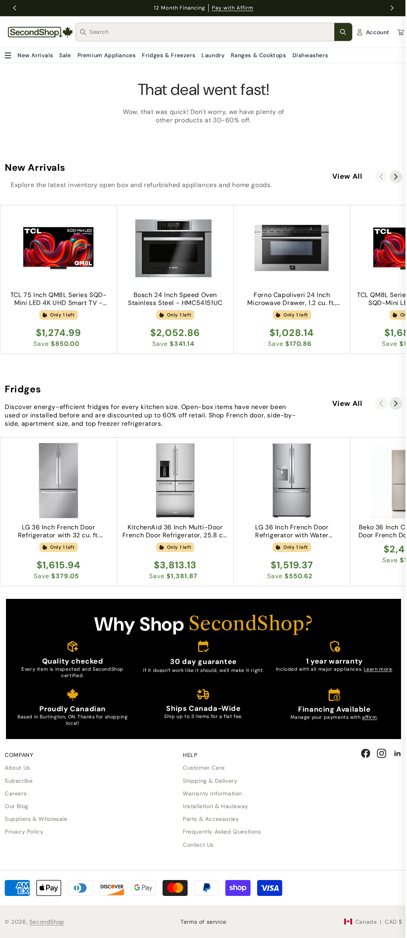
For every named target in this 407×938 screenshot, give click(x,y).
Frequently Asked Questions (222, 831)
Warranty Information (212, 793)
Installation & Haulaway (215, 806)
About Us (17, 767)
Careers (16, 793)
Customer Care (204, 767)
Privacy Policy (24, 831)
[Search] (343, 32)
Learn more (378, 669)
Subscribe (19, 780)
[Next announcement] (392, 7)
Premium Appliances (107, 55)
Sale (65, 55)
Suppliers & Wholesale (36, 818)
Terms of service (203, 921)
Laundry (213, 55)
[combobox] (211, 32)
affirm (369, 717)
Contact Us (198, 844)
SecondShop (46, 921)
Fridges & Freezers (168, 55)
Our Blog (17, 806)
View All (347, 176)
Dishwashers (310, 55)
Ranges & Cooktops (258, 55)
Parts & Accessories (210, 818)
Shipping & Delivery (210, 780)
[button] (396, 176)
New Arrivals (35, 55)
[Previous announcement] (14, 7)
